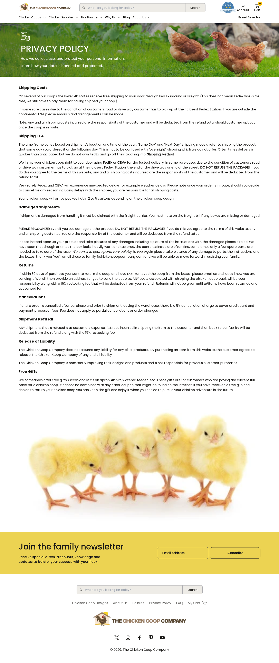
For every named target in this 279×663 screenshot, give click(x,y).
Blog (126, 17)
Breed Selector (249, 17)
